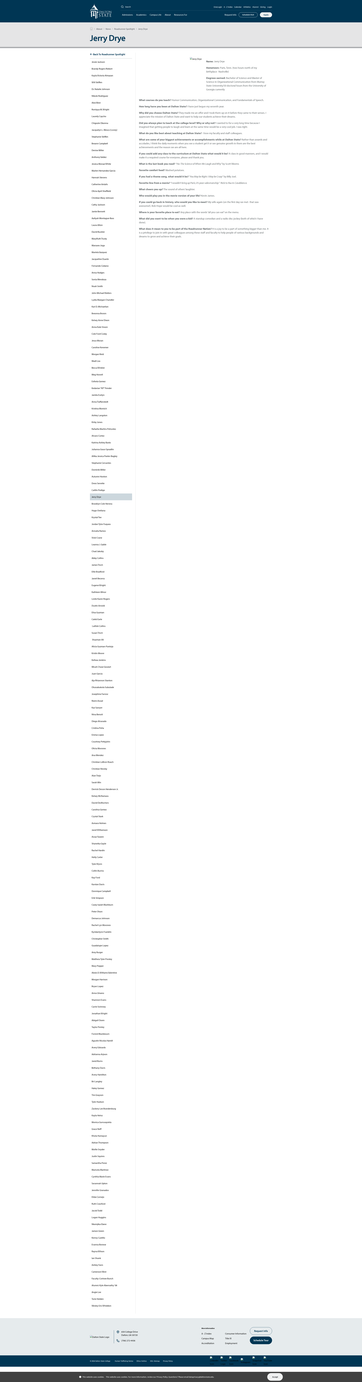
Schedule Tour (261, 1340)
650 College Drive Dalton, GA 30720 (129, 1333)
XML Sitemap (155, 1361)
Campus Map (208, 1338)
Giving (263, 7)
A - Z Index (228, 7)
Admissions (127, 14)
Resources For (180, 14)
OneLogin (218, 7)
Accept (275, 1377)
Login (269, 7)
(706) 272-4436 (128, 1340)
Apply (266, 14)
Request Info (230, 14)
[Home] (91, 29)
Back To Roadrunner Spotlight (109, 54)
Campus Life (155, 14)
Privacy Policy (162, 1377)
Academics (141, 14)
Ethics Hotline (142, 1361)
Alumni (255, 7)
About (168, 14)
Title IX (228, 1338)
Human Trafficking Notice (124, 1361)
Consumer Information (235, 1333)
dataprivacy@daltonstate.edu (201, 1377)
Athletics (247, 7)
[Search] (122, 6)
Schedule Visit (248, 14)
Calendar (238, 7)
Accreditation (208, 1343)
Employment (231, 1343)
